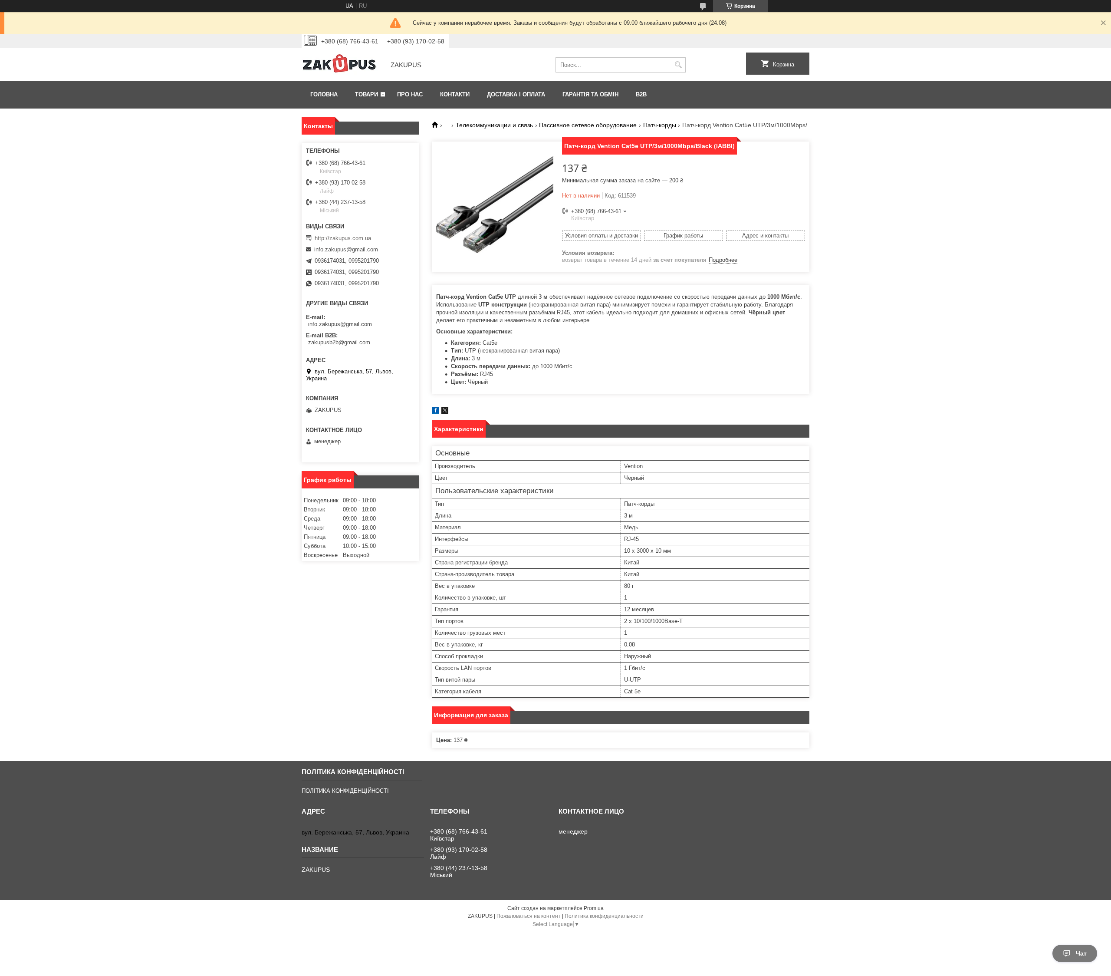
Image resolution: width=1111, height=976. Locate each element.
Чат (1081, 953)
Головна (324, 94)
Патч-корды (659, 125)
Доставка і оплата (516, 94)
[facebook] (435, 412)
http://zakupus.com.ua (343, 238)
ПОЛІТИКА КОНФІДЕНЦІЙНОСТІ (345, 791)
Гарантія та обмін (590, 94)
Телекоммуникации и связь (494, 125)
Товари (366, 94)
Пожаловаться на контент (528, 916)
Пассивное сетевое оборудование (588, 125)
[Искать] (678, 65)
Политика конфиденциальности (604, 916)
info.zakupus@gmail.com (346, 249)
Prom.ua (594, 908)
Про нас (410, 94)
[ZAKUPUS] (341, 65)
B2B (641, 94)
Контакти (455, 94)
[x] (444, 412)
